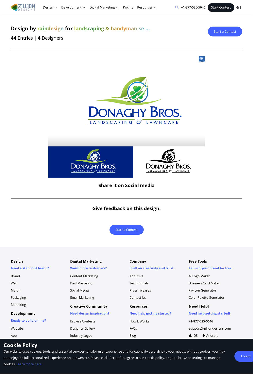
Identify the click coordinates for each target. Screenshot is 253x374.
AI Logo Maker (199, 276)
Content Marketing (84, 276)
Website (17, 328)
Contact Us (137, 297)
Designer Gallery (82, 328)
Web (14, 283)
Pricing (128, 7)
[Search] (177, 7)
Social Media (79, 290)
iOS (195, 335)
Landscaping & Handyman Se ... (112, 28)
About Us (136, 276)
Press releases (140, 290)
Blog (132, 335)
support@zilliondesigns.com (210, 328)
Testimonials (138, 283)
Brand (15, 276)
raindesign (50, 28)
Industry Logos (81, 335)
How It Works (139, 321)
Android (212, 335)
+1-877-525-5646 (193, 7)
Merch (15, 290)
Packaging (18, 297)
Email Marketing (82, 297)
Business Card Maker (204, 283)
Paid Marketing (81, 283)
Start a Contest (225, 31)
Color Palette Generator (207, 297)
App (14, 335)
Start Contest (221, 7)
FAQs (133, 328)
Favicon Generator (202, 290)
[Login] (238, 7)
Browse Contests (82, 321)
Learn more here (29, 364)
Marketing (18, 304)
